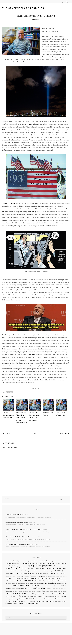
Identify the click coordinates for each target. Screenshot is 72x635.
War (56, 601)
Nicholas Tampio (51, 589)
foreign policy (40, 576)
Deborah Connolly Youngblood (47, 571)
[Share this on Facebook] (37, 388)
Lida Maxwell (49, 583)
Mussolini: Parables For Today (13, 515)
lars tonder (26, 583)
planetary (15, 591)
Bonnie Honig (24, 563)
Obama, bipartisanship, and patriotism (8, 415)
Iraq (50, 578)
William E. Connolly (23, 604)
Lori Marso (56, 583)
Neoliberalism (39, 588)
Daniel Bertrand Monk (55, 569)
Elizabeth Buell (9, 576)
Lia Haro (42, 583)
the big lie (64, 599)
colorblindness (22, 566)
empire (22, 576)
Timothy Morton (31, 601)
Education (45, 574)
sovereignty (59, 596)
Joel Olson (20, 581)
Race (44, 591)
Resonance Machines (16, 593)
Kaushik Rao (14, 583)
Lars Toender (21, 583)
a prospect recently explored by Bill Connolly (31, 380)
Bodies (18, 563)
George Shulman (50, 576)
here (29, 335)
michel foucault (16, 589)
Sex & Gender (28, 596)
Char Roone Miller (49, 563)
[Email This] (7, 392)
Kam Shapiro (43, 581)
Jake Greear (13, 581)
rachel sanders (49, 591)
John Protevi (36, 581)
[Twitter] (62, 2)
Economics (38, 574)
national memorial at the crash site (32, 124)
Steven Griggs (15, 599)
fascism (26, 576)
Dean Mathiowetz (35, 571)
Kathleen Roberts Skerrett (55, 581)
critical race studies (32, 568)
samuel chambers (50, 594)
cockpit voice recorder (34, 354)
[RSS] (67, 2)
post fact (20, 591)
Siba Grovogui (41, 596)
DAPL (11, 571)
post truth (25, 591)
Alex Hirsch (34, 561)
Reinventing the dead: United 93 (36, 15)
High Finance (15, 579)
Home (36, 433)
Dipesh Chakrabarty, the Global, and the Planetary (19, 537)
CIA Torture (59, 563)
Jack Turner (55, 578)
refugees (64, 591)
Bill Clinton (53, 127)
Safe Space (34, 594)
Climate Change (13, 566)
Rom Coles (29, 594)
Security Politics (17, 596)
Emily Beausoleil (16, 576)
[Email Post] (3, 392)
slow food (54, 596)
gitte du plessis (59, 576)
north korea (63, 589)
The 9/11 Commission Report (11, 203)
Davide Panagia (25, 571)
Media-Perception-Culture (26, 585)
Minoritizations (26, 588)
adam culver (9, 561)
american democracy (46, 561)
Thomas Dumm (20, 601)
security (8, 596)
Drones (25, 574)
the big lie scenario (10, 601)
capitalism (32, 563)
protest (37, 591)
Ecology (31, 573)
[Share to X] (10, 392)
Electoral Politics (57, 573)
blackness (13, 563)
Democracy (59, 571)
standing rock (9, 599)
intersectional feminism (39, 578)
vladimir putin (50, 601)
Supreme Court (40, 599)
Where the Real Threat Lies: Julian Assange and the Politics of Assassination (21, 418)
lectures (31, 583)
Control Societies (18, 568)
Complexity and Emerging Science (39, 566)
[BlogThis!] (9, 392)
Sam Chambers (41, 594)
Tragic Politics (40, 601)
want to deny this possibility (28, 212)
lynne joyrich (63, 583)
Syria (46, 599)
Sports (64, 596)
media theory (9, 586)
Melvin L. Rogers (44, 586)
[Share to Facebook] (12, 392)
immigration (28, 578)
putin (40, 591)
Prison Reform (31, 591)
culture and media (42, 569)
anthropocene (57, 561)
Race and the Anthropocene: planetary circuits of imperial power (23, 530)
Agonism (19, 561)
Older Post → (64, 433)
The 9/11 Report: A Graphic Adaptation (38, 272)
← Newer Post (7, 433)
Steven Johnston (27, 598)
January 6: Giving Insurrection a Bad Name (17, 522)
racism (55, 591)
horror (22, 578)
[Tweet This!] (39, 388)
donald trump (15, 573)
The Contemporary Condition (23, 8)
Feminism (33, 576)
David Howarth (16, 571)
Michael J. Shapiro (54, 586)
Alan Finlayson (26, 561)
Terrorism (58, 599)
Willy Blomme (35, 604)
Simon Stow (48, 596)
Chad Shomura (39, 563)
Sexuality (35, 596)
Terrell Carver (51, 599)
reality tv (60, 591)
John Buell (28, 581)
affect (14, 561)
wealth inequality (62, 601)
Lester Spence (37, 583)
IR (47, 578)
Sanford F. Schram (60, 594)
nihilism (58, 589)
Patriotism (9, 591)
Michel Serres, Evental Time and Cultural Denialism (19, 544)
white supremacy (11, 604)
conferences (55, 566)
